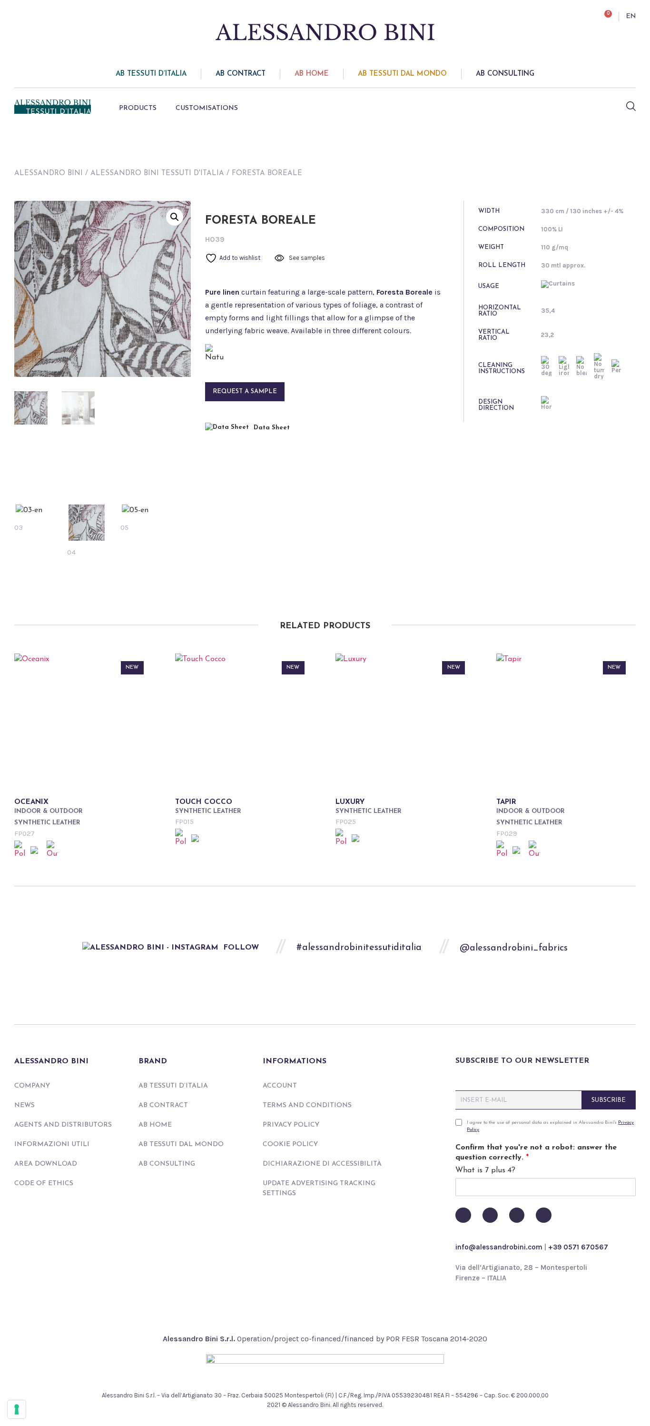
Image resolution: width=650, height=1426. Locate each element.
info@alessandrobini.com (498, 1247)
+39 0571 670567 (578, 1247)
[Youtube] (490, 1215)
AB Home (312, 74)
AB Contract (241, 74)
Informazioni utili (51, 1144)
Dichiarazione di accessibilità (322, 1164)
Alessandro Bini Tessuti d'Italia (157, 173)
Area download (45, 1164)
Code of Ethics (43, 1183)
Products (138, 108)
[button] (174, 217)
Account (280, 1085)
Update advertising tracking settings (319, 1188)
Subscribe (608, 1100)
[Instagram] (516, 1215)
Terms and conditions (307, 1105)
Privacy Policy (291, 1125)
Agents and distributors (63, 1125)
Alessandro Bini (48, 173)
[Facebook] (463, 1215)
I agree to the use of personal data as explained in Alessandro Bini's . (550, 1126)
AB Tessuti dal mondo (402, 74)
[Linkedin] (543, 1215)
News (24, 1105)
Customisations (207, 108)
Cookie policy (290, 1144)
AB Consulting (505, 74)
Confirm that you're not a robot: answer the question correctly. (536, 1152)
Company (32, 1085)
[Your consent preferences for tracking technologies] (17, 1409)
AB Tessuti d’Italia (151, 74)
